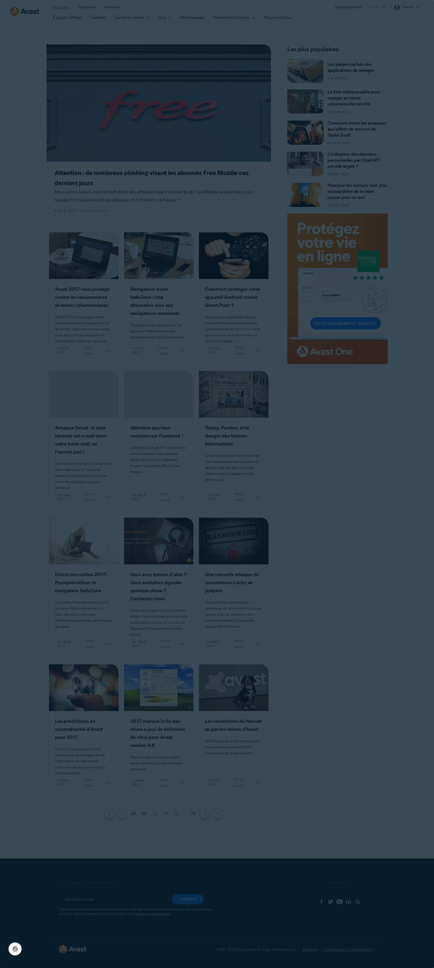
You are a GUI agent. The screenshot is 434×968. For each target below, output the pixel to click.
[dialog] (217, 484)
